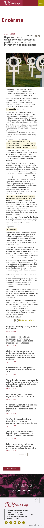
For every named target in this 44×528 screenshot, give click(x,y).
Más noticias (22, 455)
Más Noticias (11, 469)
